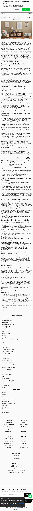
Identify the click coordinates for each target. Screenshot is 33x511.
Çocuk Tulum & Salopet (7, 351)
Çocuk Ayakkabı (5, 356)
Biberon (3, 376)
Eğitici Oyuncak (5, 338)
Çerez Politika (10, 505)
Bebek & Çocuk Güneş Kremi (9, 367)
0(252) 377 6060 (16, 470)
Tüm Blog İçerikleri (24, 447)
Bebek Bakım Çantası (7, 322)
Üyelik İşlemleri (24, 424)
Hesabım (24, 422)
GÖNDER (28, 494)
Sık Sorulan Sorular (9, 439)
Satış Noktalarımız (9, 431)
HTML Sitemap (16, 458)
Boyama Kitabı (5, 412)
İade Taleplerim (9, 445)
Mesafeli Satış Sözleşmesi (9, 427)
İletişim (9, 447)
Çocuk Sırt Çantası (6, 385)
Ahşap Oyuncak (5, 401)
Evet (26, 9)
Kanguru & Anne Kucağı (7, 320)
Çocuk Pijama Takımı (6, 354)
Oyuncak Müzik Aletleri (7, 399)
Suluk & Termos (5, 331)
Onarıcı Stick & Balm (6, 370)
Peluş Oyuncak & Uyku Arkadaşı (9, 403)
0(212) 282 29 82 (17, 468)
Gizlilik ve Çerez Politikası (9, 424)
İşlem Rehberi (24, 427)
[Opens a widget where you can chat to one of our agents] (27, 501)
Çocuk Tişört (5, 347)
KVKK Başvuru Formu (9, 443)
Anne (24, 439)
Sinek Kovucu (5, 372)
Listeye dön (4, 310)
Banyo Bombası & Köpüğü (8, 381)
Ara (30, 13)
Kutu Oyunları (5, 405)
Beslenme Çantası (6, 333)
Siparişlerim (24, 429)
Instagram (16, 455)
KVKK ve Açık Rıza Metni (9, 429)
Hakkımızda (9, 422)
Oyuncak (4, 335)
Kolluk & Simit (5, 383)
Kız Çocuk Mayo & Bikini (7, 360)
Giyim (3, 343)
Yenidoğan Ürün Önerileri (8, 324)
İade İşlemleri (24, 431)
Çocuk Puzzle (5, 410)
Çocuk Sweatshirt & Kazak (8, 349)
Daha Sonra (17, 9)
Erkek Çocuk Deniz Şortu (8, 362)
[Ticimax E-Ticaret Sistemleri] (16, 510)
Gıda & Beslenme (6, 329)
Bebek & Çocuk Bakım (7, 327)
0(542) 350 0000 (16, 472)
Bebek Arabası (5, 318)
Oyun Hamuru (5, 397)
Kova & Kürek (5, 394)
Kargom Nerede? (9, 441)
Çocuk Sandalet (5, 358)
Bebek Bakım (24, 443)
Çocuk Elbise (5, 345)
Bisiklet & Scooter (6, 378)
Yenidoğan (24, 441)
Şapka (3, 387)
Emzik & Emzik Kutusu (7, 374)
